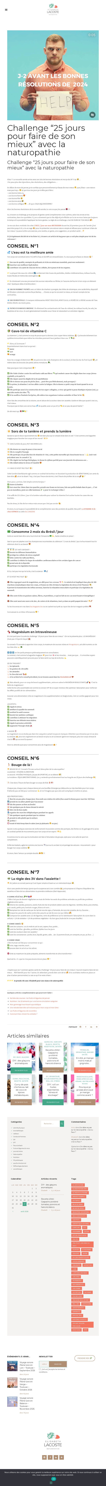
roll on (49, 1081)
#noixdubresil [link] (65, 677)
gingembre (86, 1250)
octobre (88, 1292)
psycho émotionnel (19, 1163)
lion (74, 1269)
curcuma (76, 1227)
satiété (58, 1046)
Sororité (76, 1312)
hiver (85, 1253)
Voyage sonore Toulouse (79, 1324)
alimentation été (80, 1189)
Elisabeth (44, 1190)
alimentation (78, 1185)
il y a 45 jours (55, 1190)
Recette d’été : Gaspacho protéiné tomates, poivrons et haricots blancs (53, 1056)
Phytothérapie (18, 1160)
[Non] (51, 1482)
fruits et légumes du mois (21, 1148)
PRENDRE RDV (83, 1358)
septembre (87, 1304)
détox (86, 1231)
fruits (75, 1239)
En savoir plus (21, 1070)
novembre (77, 1288)
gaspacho (48, 1042)
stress (57, 1081)
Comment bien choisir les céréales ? (23, 1014)
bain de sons (78, 1204)
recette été (49, 1046)
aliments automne (80, 1193)
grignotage (81, 1052)
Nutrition (16, 1157)
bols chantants (79, 1216)
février (76, 1250)
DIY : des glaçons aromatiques (21, 1061)
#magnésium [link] (74, 644)
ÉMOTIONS (76, 1330)
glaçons (25, 1057)
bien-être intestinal (81, 1212)
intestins (88, 1265)
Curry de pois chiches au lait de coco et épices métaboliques (21, 1089)
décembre (76, 1231)
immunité (76, 1265)
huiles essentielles (52, 1079)
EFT (14, 1142)
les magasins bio (36, 606)
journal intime (18, 1151)
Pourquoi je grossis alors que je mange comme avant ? (84, 1091)
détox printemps (79, 1235)
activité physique (19, 1128)
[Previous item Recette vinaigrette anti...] (30, 75)
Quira (73, 1146)
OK (53, 1479)
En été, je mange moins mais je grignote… (85, 1061)
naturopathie (78, 1284)
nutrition (77, 1292)
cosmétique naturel (81, 1224)
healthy (76, 1253)
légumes (76, 1277)
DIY (14, 1057)
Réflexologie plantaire (20, 1166)
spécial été (77, 1315)
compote (76, 1220)
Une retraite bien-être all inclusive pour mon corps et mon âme (34, 1007)
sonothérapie (17, 1169)
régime (78, 1081)
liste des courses (80, 1273)
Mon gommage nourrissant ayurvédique (25, 1004)
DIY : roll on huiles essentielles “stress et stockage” (53, 1089)
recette (56, 1044)
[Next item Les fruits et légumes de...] (76, 75)
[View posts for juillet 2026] (12, 1211)
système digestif (79, 1319)
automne (76, 1200)
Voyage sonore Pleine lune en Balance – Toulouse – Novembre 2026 (27, 1403)
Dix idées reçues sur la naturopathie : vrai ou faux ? (82, 1130)
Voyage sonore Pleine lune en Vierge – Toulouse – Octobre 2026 (26, 1384)
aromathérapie (79, 1196)
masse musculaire (84, 1077)
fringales (84, 1050)
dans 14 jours (24, 1374)
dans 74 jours (24, 1413)
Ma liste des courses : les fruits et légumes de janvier (30, 998)
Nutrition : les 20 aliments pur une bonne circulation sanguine (33, 1001)
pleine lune (77, 1296)
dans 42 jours (24, 1393)
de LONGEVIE (30, 511)
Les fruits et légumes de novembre (23, 1011)
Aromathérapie (18, 1131)
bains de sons (78, 1208)
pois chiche (24, 1079)
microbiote (77, 1281)
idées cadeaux (78, 1261)
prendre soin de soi (81, 1300)
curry (15, 1079)
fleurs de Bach (17, 1145)
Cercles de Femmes (19, 1137)
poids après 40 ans (85, 1079)
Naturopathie (17, 1154)
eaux (19, 1057)
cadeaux (16, 1134)
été (85, 1330)
